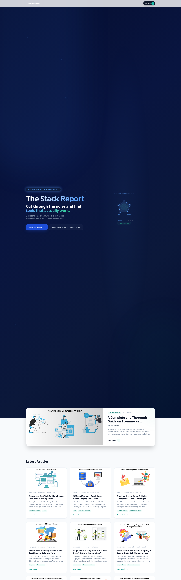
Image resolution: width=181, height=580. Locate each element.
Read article (33, 515)
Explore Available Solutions (66, 227)
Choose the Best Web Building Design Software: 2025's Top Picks (46, 497)
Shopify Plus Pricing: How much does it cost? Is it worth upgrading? (90, 551)
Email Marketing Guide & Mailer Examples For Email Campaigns (132, 497)
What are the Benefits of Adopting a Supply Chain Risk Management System (134, 551)
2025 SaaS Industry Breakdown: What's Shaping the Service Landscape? (87, 497)
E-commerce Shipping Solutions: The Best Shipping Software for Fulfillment (46, 551)
